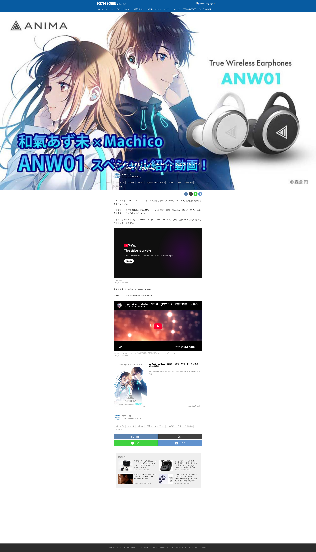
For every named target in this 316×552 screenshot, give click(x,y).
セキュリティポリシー (147, 547)
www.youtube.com (121, 283)
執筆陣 (204, 547)
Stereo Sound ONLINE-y (131, 177)
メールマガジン (192, 547)
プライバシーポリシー (127, 547)
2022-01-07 (126, 174)
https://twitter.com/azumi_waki (138, 289)
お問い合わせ (179, 547)
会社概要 (112, 547)
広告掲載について (164, 547)
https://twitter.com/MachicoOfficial (137, 296)
